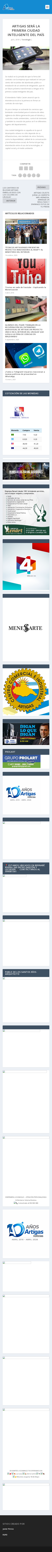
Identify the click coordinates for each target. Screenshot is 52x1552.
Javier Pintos (8, 1529)
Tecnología (26, 39)
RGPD (5, 1535)
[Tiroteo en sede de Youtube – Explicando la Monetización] (26, 271)
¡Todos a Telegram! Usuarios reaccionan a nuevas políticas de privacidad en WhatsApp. (25, 374)
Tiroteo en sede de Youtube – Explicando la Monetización (25, 288)
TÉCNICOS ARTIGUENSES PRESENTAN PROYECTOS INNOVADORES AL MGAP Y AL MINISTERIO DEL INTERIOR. (24, 249)
